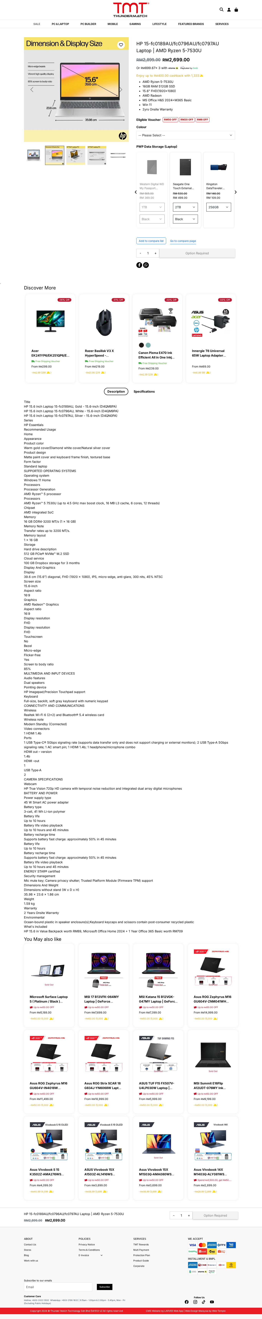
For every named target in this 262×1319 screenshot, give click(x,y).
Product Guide (141, 1260)
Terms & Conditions (89, 1249)
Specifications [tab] (144, 391)
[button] (102, 1255)
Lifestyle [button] (159, 24)
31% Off (64, 299)
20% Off (118, 299)
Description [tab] (116, 391)
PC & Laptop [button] (60, 24)
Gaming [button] (135, 24)
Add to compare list (151, 240)
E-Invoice (84, 1255)
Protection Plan (141, 1255)
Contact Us (30, 1244)
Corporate (138, 1266)
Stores (27, 1249)
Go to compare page (183, 240)
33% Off (171, 299)
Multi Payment (141, 1249)
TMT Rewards (141, 1244)
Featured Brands (191, 24)
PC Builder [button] (88, 24)
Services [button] (222, 24)
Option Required (197, 253)
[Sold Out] (49, 968)
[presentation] (135, 192)
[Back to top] (8, 1277)
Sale (36, 24)
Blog (26, 1255)
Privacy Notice (87, 1244)
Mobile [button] (113, 24)
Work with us (31, 1260)
